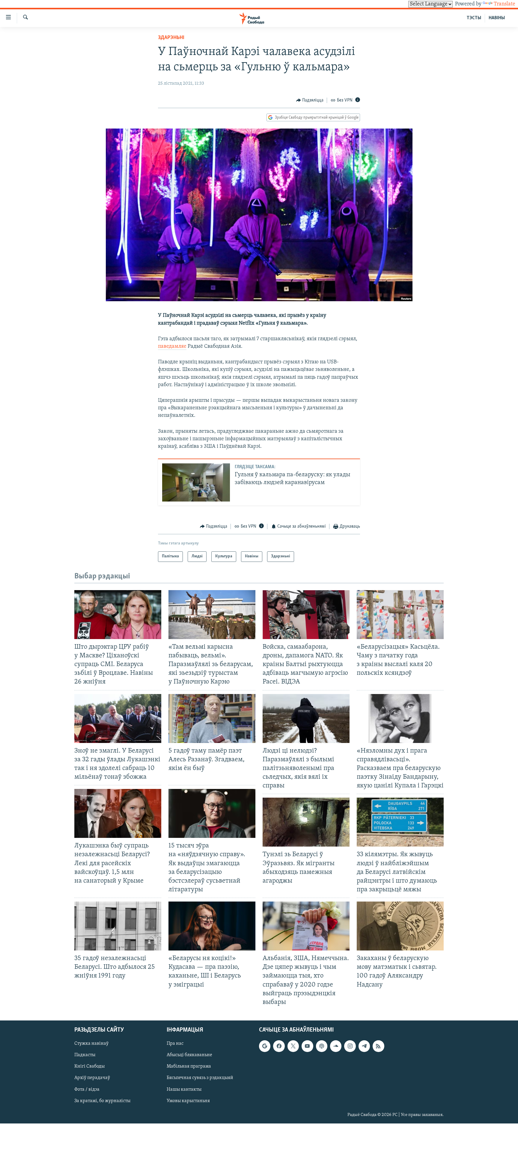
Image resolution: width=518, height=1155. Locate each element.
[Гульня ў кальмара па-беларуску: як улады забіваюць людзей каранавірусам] (196, 482)
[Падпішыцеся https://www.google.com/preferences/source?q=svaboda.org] (264, 1046)
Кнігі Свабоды (89, 1066)
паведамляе (172, 346)
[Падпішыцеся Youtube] (307, 1046)
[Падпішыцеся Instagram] (350, 1046)
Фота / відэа (87, 1089)
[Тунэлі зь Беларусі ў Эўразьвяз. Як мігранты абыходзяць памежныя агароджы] (306, 822)
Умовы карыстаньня (188, 1101)
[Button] (310, 100)
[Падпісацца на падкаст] (321, 1046)
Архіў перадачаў (92, 1077)
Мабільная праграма (189, 1066)
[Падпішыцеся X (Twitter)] (293, 1046)
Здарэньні (171, 38)
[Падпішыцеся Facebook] (278, 1046)
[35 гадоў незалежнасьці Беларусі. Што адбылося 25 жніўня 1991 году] (117, 926)
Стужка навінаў (91, 1043)
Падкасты (84, 1055)
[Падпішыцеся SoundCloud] (335, 1046)
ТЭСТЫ (474, 18)
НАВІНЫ (497, 18)
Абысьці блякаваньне (189, 1055)
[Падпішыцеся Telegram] (364, 1046)
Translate (504, 4)
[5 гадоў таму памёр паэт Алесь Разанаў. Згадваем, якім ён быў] (211, 718)
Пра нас (175, 1043)
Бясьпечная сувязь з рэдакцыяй (200, 1077)
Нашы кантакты (184, 1089)
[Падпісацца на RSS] (378, 1046)
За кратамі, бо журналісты (102, 1101)
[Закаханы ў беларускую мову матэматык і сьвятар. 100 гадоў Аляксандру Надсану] (400, 926)
